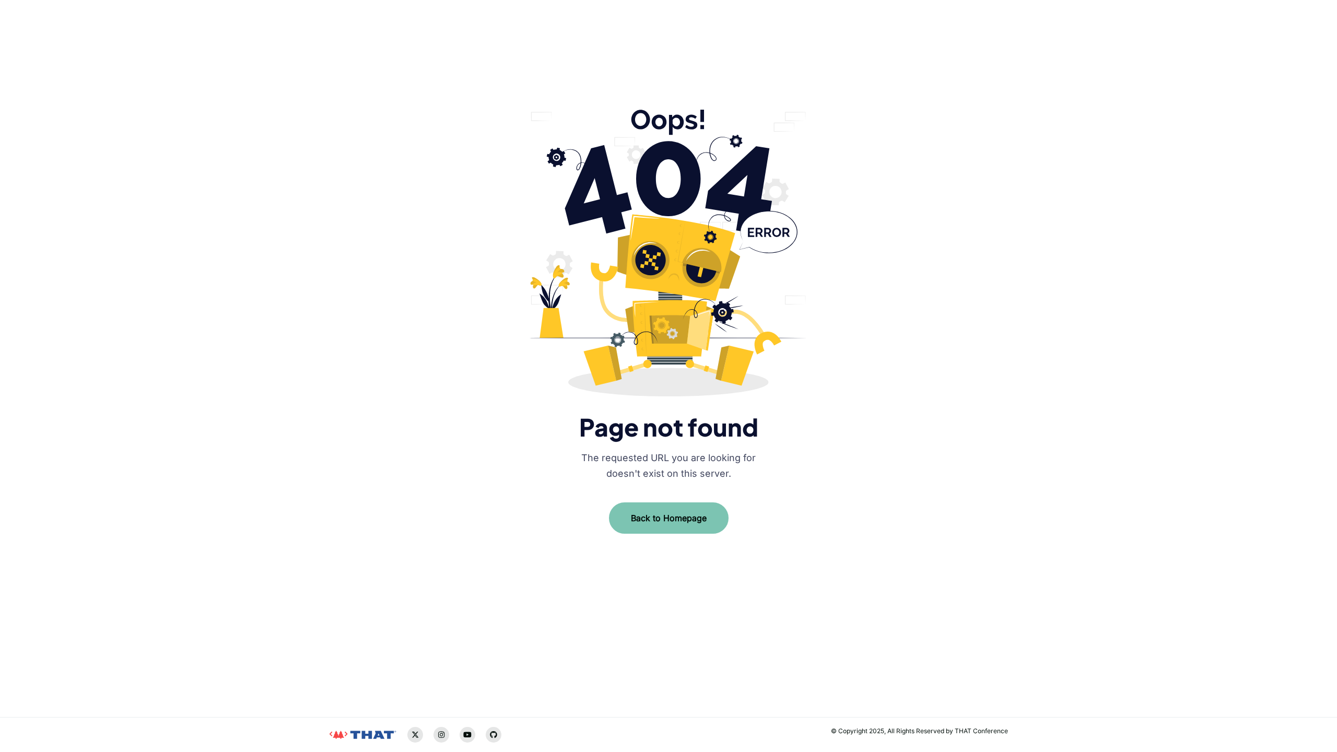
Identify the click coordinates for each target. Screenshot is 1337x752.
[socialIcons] (337, 657)
